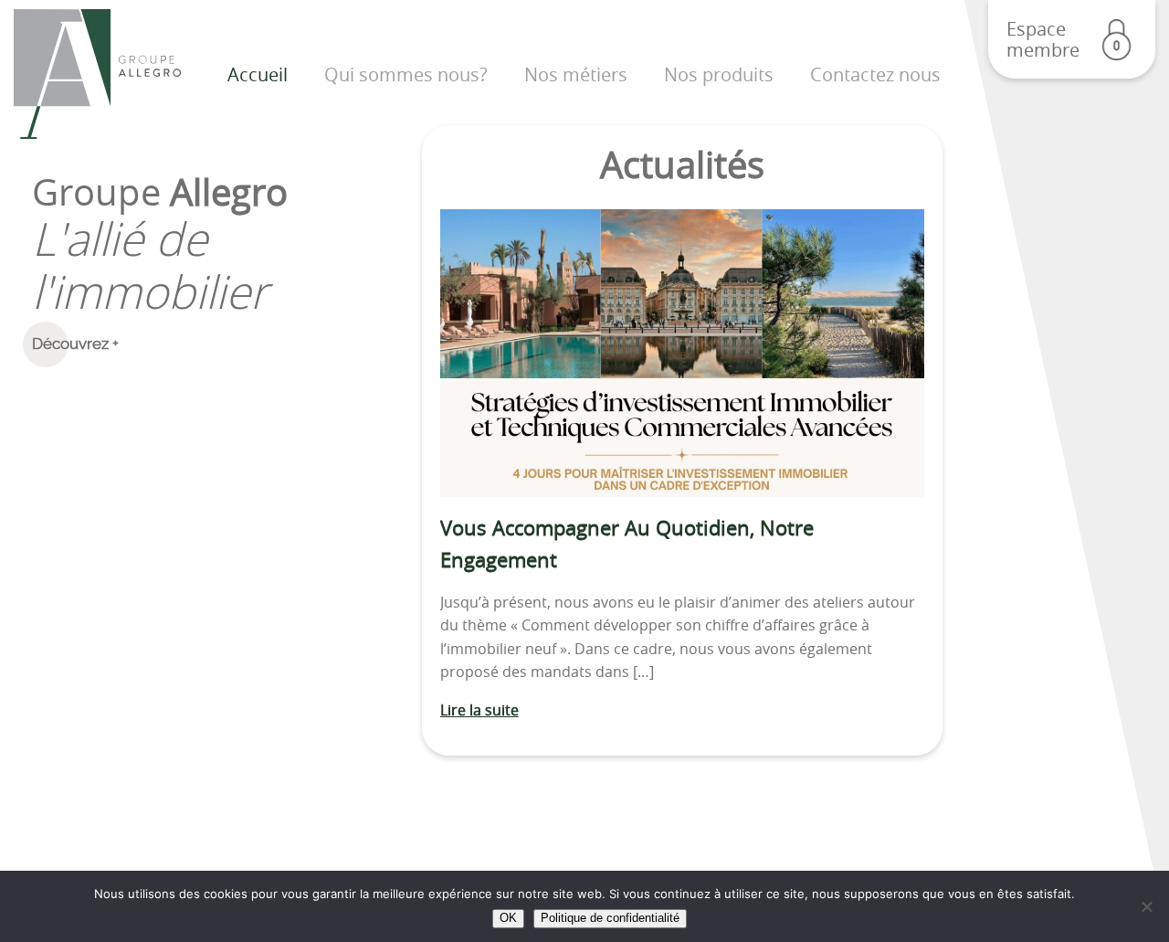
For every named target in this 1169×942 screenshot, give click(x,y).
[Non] (1146, 906)
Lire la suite (479, 710)
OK (508, 918)
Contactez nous (875, 74)
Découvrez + (75, 343)
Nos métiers (575, 74)
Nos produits (719, 74)
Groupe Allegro (97, 74)
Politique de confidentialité (610, 918)
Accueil (257, 74)
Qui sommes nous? (406, 74)
